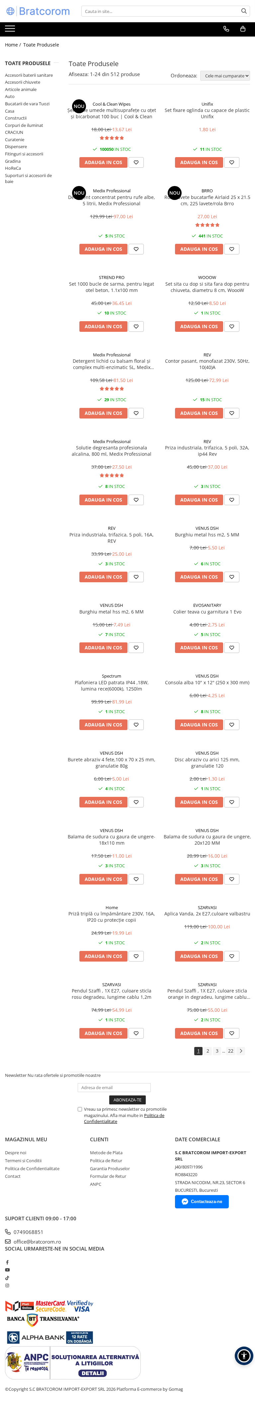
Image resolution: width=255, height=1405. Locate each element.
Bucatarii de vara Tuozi (27, 104)
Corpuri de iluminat (24, 125)
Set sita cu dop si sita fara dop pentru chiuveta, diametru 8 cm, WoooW (207, 287)
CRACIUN (14, 132)
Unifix (207, 104)
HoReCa (13, 168)
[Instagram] (7, 1285)
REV (207, 355)
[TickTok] (7, 1278)
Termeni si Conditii (23, 1161)
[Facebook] (7, 1262)
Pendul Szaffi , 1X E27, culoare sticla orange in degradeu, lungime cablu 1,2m (207, 993)
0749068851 (27, 1232)
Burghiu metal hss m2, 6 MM (111, 612)
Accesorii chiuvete (22, 82)
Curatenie (14, 139)
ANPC (95, 1184)
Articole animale (21, 89)
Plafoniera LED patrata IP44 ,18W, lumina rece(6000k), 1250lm (112, 685)
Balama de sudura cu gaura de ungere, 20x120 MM (207, 839)
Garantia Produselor (110, 1168)
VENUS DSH (207, 528)
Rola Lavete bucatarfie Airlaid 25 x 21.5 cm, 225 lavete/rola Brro (207, 200)
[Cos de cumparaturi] (243, 29)
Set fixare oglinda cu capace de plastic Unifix (207, 113)
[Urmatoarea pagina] (240, 1051)
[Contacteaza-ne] (226, 29)
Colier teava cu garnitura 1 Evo (207, 612)
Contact (13, 1176)
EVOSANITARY (207, 605)
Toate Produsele (41, 45)
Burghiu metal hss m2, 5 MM (207, 534)
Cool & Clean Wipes (111, 104)
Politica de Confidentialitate (32, 1168)
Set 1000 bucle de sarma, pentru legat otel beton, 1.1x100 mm (111, 287)
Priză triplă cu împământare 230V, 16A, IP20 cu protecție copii (111, 916)
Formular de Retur (108, 1176)
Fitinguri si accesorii (24, 154)
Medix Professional (111, 191)
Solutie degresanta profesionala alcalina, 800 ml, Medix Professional (111, 450)
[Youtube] (7, 1270)
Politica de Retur (106, 1161)
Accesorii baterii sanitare (29, 75)
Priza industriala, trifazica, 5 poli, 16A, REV (111, 537)
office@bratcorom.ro (36, 1241)
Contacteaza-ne (206, 1201)
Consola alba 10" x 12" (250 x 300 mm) (207, 682)
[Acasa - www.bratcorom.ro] (38, 11)
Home (112, 907)
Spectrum (111, 676)
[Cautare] (244, 11)
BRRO (207, 191)
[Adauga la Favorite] (136, 162)
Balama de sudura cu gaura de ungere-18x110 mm (111, 839)
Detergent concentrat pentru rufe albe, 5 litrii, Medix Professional (111, 200)
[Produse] (11, 31)
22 (230, 1051)
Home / (13, 45)
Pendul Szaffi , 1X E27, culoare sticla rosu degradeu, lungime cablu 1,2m (111, 993)
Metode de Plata (106, 1153)
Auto (10, 96)
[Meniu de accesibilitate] (244, 1356)
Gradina (13, 161)
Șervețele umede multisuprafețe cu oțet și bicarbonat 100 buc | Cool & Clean (111, 113)
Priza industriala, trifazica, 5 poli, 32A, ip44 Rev (207, 450)
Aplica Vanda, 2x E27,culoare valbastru (207, 913)
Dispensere (16, 146)
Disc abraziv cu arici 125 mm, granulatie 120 (207, 762)
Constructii (16, 118)
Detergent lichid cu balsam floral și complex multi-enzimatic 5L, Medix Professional (111, 364)
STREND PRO (112, 277)
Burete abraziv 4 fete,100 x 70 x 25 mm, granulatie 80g (111, 762)
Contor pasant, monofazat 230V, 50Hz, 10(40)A (207, 364)
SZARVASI (207, 907)
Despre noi (15, 1153)
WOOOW (207, 277)
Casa (9, 111)
